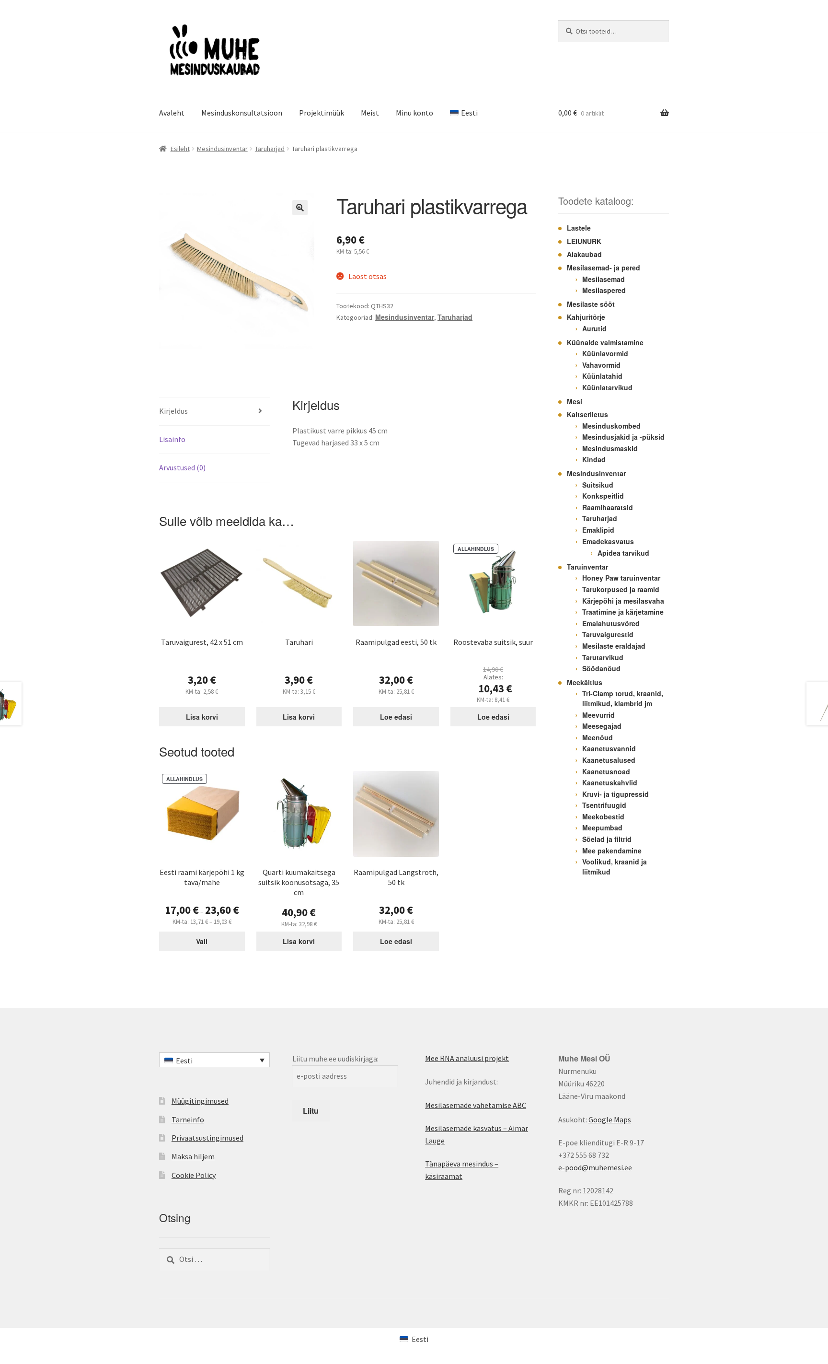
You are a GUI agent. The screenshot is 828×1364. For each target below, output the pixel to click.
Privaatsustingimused (207, 1137)
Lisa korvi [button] (202, 717)
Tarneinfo (188, 1119)
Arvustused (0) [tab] (182, 467)
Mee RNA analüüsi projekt (467, 1058)
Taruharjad (270, 148)
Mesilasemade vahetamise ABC (475, 1105)
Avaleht (171, 112)
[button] (300, 207)
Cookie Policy (194, 1175)
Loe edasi (396, 717)
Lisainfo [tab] (172, 439)
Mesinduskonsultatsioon (241, 112)
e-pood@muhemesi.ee (595, 1167)
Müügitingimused (200, 1101)
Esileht (180, 148)
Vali (201, 941)
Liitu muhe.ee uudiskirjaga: (335, 1058)
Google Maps (609, 1119)
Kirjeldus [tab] (173, 411)
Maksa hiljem (193, 1156)
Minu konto (414, 112)
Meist (370, 112)
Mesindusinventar (222, 148)
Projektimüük (321, 112)
